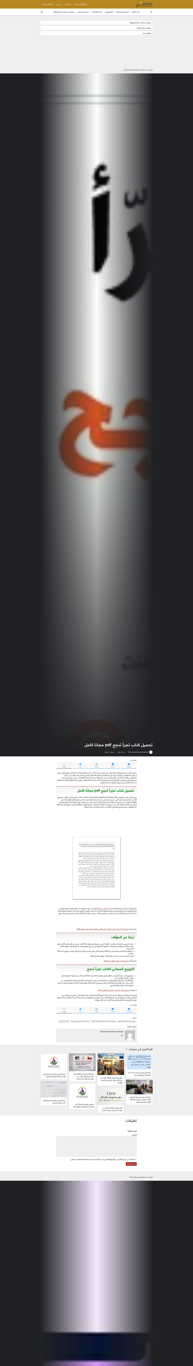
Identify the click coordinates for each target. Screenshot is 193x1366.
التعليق (134, 1135)
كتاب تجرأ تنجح (63, 1021)
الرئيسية (150, 70)
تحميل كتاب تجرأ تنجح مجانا (80, 1021)
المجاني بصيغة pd (101, 908)
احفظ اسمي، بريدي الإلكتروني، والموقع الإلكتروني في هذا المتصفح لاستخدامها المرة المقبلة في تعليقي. (102, 1159)
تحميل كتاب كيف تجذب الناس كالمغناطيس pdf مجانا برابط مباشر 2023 (102, 929)
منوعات (107, 752)
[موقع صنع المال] (144, 4)
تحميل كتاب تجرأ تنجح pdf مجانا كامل (104, 1021)
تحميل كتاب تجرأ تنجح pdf (127, 1021)
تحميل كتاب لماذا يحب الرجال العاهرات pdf (114, 990)
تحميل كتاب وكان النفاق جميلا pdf (116, 961)
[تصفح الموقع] (151, 11)
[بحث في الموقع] (41, 11)
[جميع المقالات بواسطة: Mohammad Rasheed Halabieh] (130, 1035)
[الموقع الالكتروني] (122, 1035)
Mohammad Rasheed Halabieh (138, 752)
